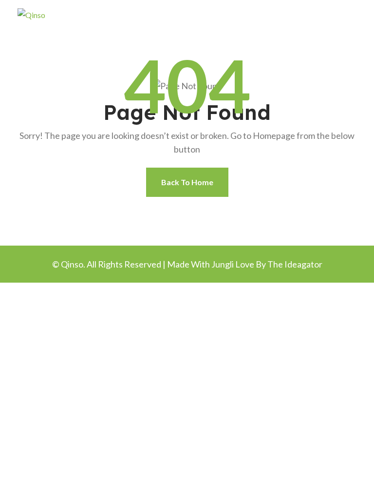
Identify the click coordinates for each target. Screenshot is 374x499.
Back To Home (187, 182)
